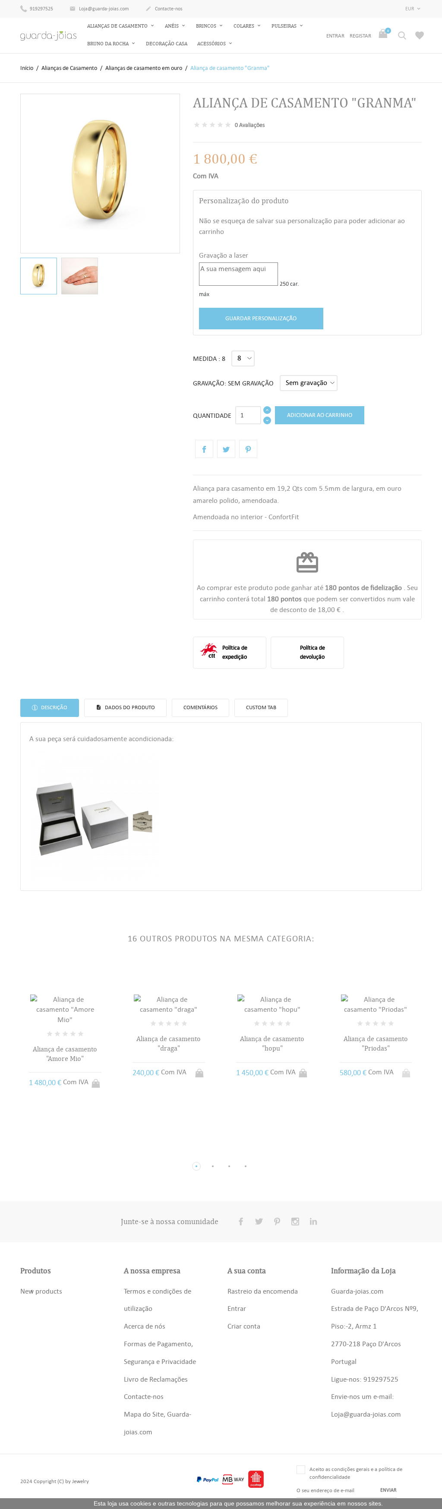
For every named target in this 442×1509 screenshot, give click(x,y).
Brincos (207, 26)
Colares (245, 26)
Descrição (53, 707)
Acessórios (212, 44)
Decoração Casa (166, 44)
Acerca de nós (144, 1326)
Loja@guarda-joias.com (99, 9)
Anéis (172, 26)
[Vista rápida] (57, 1152)
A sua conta (246, 1270)
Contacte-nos (164, 9)
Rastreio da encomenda (262, 1291)
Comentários (200, 707)
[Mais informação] (73, 1152)
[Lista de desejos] (419, 35)
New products (41, 1291)
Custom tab (261, 707)
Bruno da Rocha (108, 44)
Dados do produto (129, 707)
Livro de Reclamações (156, 1379)
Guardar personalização (261, 318)
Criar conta (243, 1326)
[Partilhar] (204, 449)
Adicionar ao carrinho (319, 414)
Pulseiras (285, 26)
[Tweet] (226, 449)
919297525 (40, 9)
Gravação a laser (223, 255)
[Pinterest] (248, 449)
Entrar (236, 1308)
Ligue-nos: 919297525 (364, 1379)
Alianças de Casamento (118, 26)
